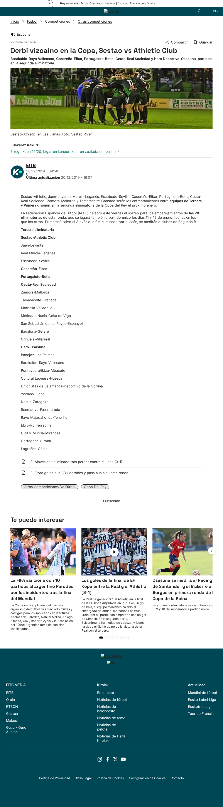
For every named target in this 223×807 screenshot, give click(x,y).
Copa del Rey (95, 487)
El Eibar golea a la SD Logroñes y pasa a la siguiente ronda (79, 473)
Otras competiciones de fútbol (50, 487)
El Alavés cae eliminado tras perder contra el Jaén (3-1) (76, 462)
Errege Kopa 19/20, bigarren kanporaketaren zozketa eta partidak (65, 151)
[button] (211, 551)
